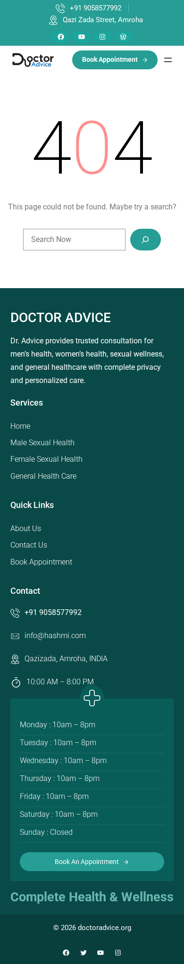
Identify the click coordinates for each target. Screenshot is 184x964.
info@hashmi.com (55, 635)
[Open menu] (168, 60)
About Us (25, 528)
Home (20, 426)
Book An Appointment (87, 861)
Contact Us (28, 544)
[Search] (145, 239)
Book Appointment (41, 561)
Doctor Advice (60, 317)
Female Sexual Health (46, 459)
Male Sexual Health (42, 442)
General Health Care (43, 476)
